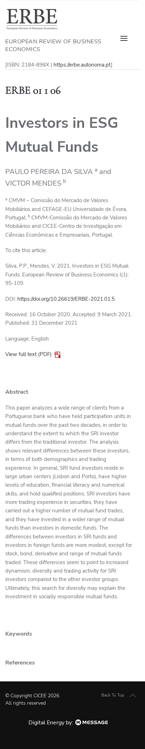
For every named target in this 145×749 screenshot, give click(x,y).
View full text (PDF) (28, 354)
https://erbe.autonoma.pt (82, 64)
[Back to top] (133, 695)
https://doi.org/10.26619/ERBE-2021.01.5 (66, 298)
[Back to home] (31, 19)
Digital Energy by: (52, 722)
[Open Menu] (127, 38)
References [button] (20, 663)
